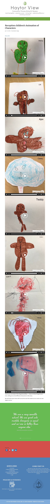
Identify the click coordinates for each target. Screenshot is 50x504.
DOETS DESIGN (41, 501)
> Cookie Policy (12, 470)
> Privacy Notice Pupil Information (11, 472)
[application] (25, 57)
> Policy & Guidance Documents (12, 469)
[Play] (6, 76)
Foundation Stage (15, 30)
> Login (11, 474)
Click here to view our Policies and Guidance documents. (12, 489)
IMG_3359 (7, 36)
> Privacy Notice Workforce (12, 473)
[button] (25, 57)
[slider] (24, 115)
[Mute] (41, 76)
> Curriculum (11, 468)
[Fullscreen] (43, 76)
